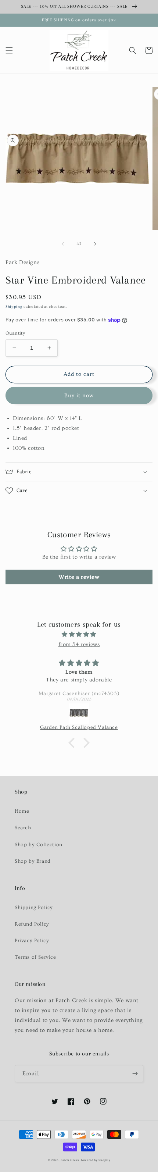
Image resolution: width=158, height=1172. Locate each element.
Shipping (14, 306)
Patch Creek (70, 1160)
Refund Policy (32, 924)
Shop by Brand (33, 861)
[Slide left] (63, 244)
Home (22, 811)
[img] (79, 634)
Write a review (78, 577)
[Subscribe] (135, 1073)
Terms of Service (35, 957)
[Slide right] (95, 244)
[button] (9, 50)
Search (23, 828)
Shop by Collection (38, 845)
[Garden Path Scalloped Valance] (79, 713)
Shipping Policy (34, 908)
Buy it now (79, 395)
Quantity (15, 333)
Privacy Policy (32, 941)
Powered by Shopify (96, 1160)
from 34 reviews (79, 644)
